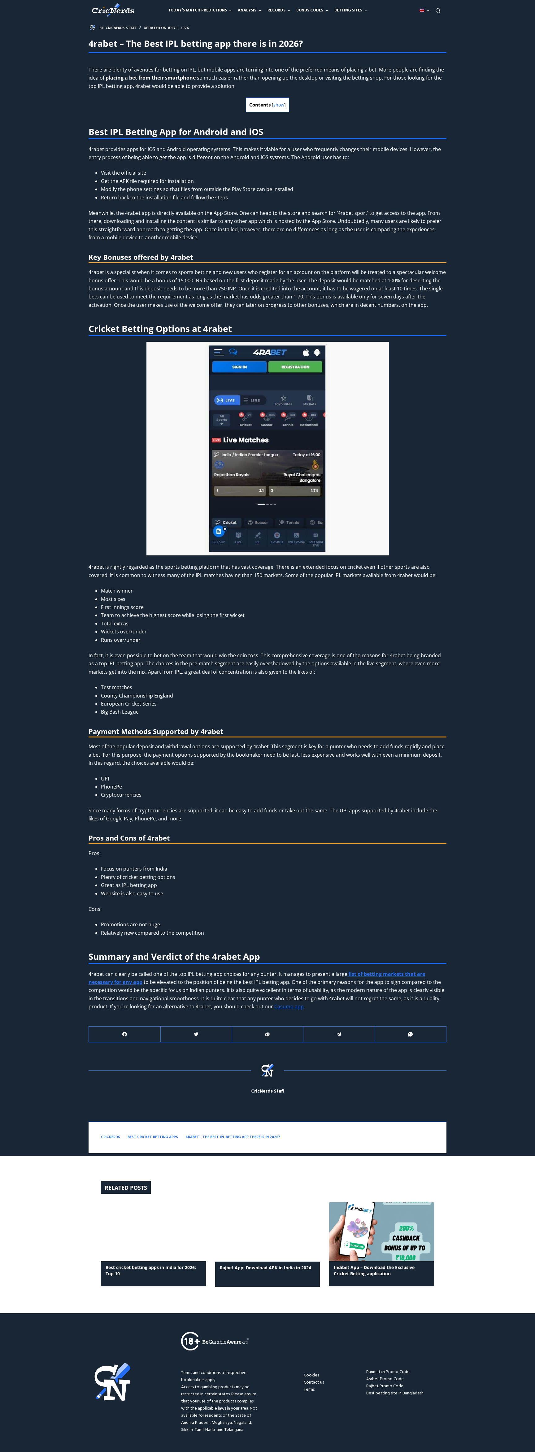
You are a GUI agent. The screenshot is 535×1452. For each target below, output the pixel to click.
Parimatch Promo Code (388, 1372)
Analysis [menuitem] (247, 10)
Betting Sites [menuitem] (348, 10)
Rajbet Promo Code (384, 1386)
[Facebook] (125, 1034)
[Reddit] (268, 1034)
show (278, 105)
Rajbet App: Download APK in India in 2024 (265, 1268)
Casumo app (289, 1006)
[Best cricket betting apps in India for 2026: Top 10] (153, 1231)
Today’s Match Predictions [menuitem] (197, 10)
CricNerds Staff (267, 1091)
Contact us (314, 1382)
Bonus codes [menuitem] (309, 10)
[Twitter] (196, 1034)
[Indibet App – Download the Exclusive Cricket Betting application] (381, 1231)
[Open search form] (438, 10)
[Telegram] (339, 1034)
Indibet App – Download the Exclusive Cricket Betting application (374, 1270)
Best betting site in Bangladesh (395, 1393)
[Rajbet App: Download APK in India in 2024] (267, 1231)
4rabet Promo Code (385, 1379)
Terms (309, 1389)
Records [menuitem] (276, 10)
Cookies (311, 1375)
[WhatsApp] (410, 1034)
